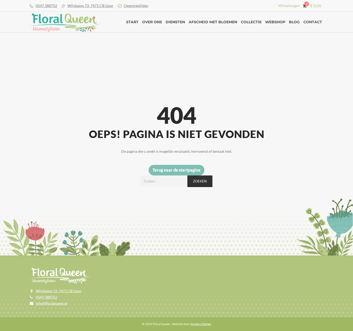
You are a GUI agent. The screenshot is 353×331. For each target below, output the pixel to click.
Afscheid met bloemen (213, 22)
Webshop (275, 22)
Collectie (251, 22)
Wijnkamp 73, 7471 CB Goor (90, 5)
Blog (294, 22)
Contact (312, 22)
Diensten (175, 22)
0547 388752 (46, 5)
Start (132, 22)
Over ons (152, 22)
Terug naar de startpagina (176, 169)
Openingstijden (136, 5)
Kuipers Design (201, 324)
